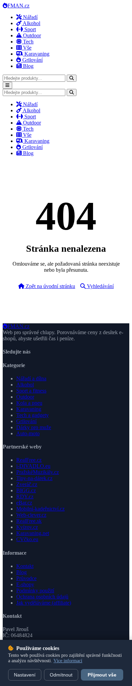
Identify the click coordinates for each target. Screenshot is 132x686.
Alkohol (31, 23)
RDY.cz (25, 496)
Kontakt (25, 566)
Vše (26, 48)
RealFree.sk (29, 521)
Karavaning (36, 54)
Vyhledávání (100, 286)
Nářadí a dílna (31, 378)
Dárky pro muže (33, 427)
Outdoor (31, 35)
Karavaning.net (32, 533)
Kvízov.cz (27, 527)
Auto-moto (28, 433)
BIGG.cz (26, 490)
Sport (29, 29)
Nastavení (25, 675)
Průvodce (26, 578)
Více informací (67, 660)
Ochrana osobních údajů (42, 596)
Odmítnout (61, 675)
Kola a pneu (29, 403)
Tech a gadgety (32, 415)
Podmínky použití (35, 590)
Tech (28, 41)
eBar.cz (24, 503)
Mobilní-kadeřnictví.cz (40, 509)
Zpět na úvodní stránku (49, 286)
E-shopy (25, 584)
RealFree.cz (29, 460)
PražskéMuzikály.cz (37, 472)
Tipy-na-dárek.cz (34, 478)
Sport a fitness (31, 391)
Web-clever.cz (31, 515)
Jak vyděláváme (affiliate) (43, 603)
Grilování (32, 60)
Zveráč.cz (26, 484)
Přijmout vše (102, 675)
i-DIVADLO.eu (33, 466)
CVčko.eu (27, 539)
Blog (28, 66)
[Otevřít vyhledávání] (71, 78)
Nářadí (30, 17)
